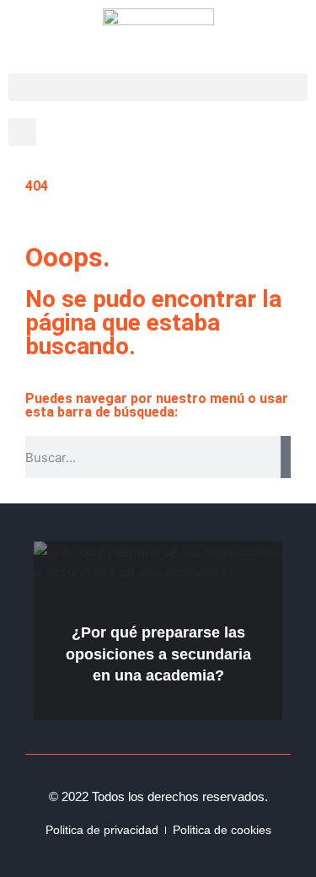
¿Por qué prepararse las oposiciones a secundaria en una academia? (158, 653)
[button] (158, 87)
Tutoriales (241, 553)
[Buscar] (286, 457)
